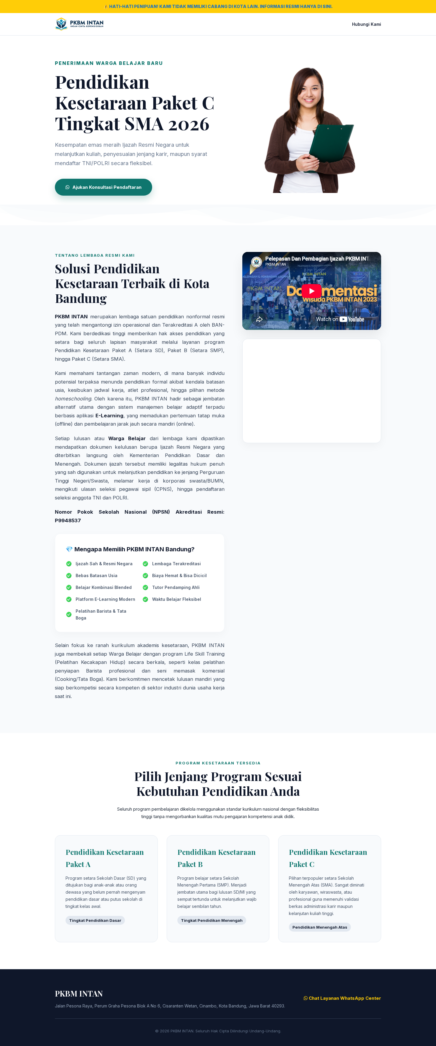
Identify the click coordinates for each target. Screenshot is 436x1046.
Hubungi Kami (366, 24)
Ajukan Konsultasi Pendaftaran (106, 187)
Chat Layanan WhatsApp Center (344, 998)
